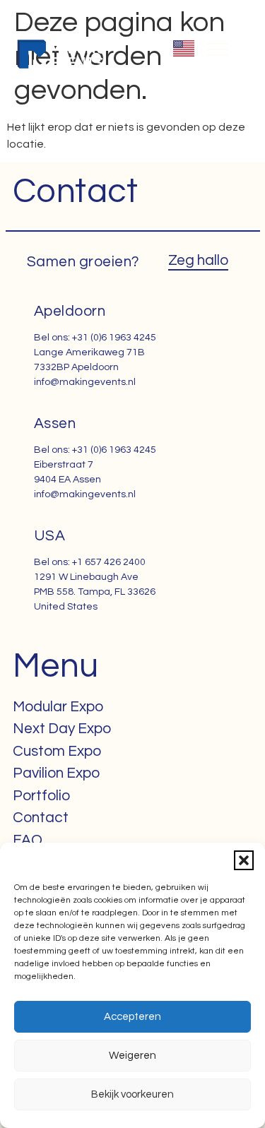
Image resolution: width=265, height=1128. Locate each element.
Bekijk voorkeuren (132, 1094)
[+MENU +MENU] (217, 49)
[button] (244, 860)
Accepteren (132, 1016)
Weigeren (132, 1055)
